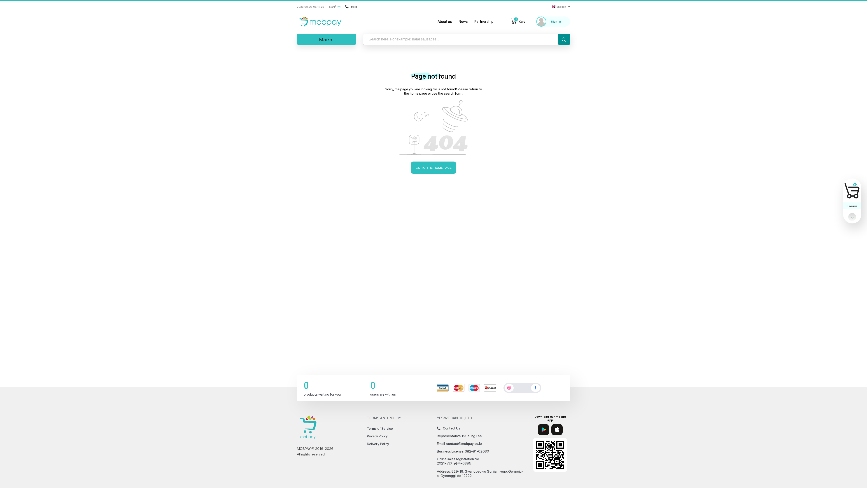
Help (354, 6)
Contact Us (451, 428)
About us (445, 21)
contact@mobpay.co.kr (464, 444)
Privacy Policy (377, 436)
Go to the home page (433, 167)
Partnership (483, 21)
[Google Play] (543, 429)
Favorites (852, 205)
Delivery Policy (378, 444)
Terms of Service (380, 429)
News (463, 21)
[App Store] (557, 429)
